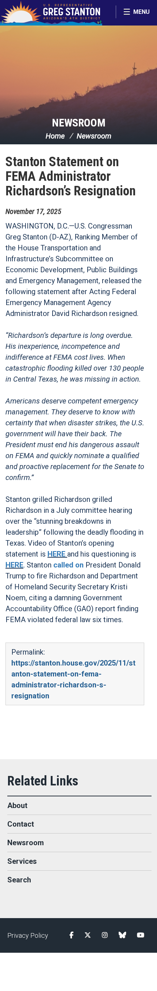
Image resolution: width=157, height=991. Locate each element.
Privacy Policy (27, 935)
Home (55, 136)
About (17, 805)
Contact (20, 824)
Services (22, 861)
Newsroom (79, 122)
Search (19, 879)
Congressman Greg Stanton (51, 13)
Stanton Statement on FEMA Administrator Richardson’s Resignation (70, 176)
